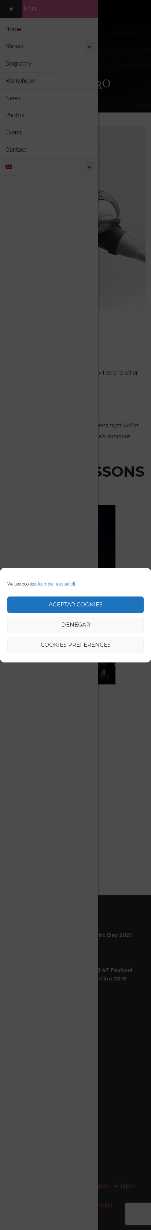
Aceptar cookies (76, 604)
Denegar (75, 624)
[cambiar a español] (56, 584)
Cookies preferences (76, 644)
